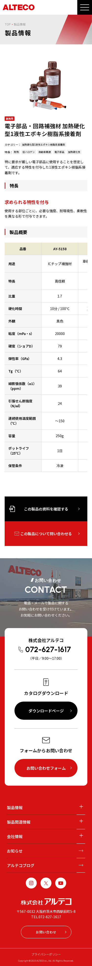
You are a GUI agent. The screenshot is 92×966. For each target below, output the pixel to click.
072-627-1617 (48, 649)
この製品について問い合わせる (46, 533)
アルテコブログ (20, 865)
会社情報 (15, 836)
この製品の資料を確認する (46, 508)
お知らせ (15, 851)
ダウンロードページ (46, 711)
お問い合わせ (46, 932)
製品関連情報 (18, 822)
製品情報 (15, 807)
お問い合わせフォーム (46, 768)
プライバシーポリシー (46, 954)
